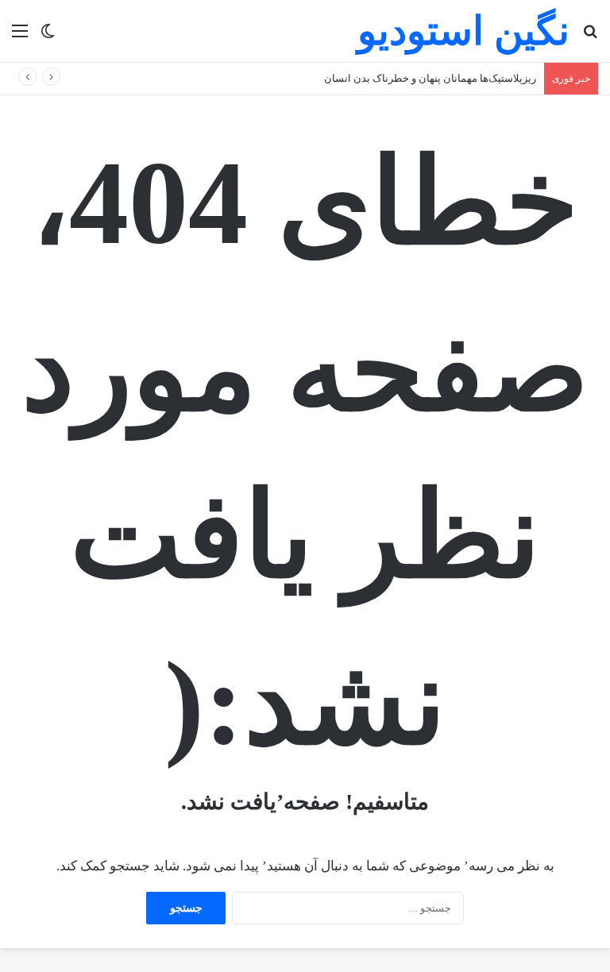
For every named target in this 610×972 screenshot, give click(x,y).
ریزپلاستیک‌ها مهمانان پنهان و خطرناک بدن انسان (430, 78)
